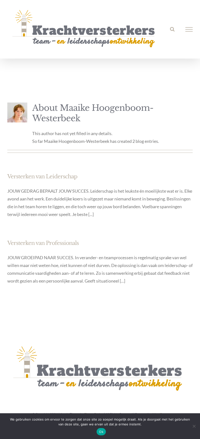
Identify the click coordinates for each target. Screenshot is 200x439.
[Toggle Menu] (189, 29)
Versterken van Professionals (43, 243)
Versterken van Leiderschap (42, 176)
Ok (101, 432)
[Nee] (193, 426)
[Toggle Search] (172, 29)
